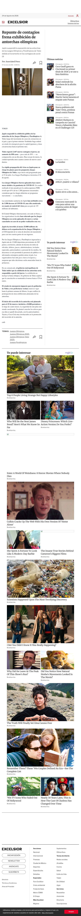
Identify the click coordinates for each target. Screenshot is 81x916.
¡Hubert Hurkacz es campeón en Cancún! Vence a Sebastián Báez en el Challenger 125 (66, 124)
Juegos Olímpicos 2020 (19, 334)
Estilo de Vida (61, 874)
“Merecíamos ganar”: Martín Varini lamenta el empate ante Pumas (67, 97)
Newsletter (14, 861)
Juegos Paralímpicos (18, 342)
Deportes (36, 867)
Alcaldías (60, 863)
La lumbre (60, 162)
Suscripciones (62, 904)
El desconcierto (63, 172)
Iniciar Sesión (13, 855)
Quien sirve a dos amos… (67, 192)
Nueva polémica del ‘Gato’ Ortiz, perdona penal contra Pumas (65, 110)
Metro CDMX (38, 893)
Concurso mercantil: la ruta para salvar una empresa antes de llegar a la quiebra (67, 206)
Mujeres (36, 904)
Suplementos (61, 848)
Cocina (59, 867)
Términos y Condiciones (9, 883)
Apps (58, 885)
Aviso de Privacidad (8, 886)
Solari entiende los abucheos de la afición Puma (66, 84)
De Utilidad (61, 882)
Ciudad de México (39, 863)
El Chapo (36, 896)
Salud (59, 871)
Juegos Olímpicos (17, 331)
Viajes (59, 878)
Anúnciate (71, 15)
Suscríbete (14, 872)
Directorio (5, 879)
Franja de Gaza (38, 889)
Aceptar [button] (71, 912)
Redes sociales (62, 859)
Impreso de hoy (73, 23)
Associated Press (13, 61)
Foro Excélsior (38, 882)
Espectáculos (38, 871)
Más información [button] (47, 913)
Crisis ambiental (39, 885)
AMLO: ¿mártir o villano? (67, 182)
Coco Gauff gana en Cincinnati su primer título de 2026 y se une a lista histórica (67, 70)
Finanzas (36, 859)
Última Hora (74, 21)
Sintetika (36, 874)
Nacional (36, 852)
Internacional (38, 856)
